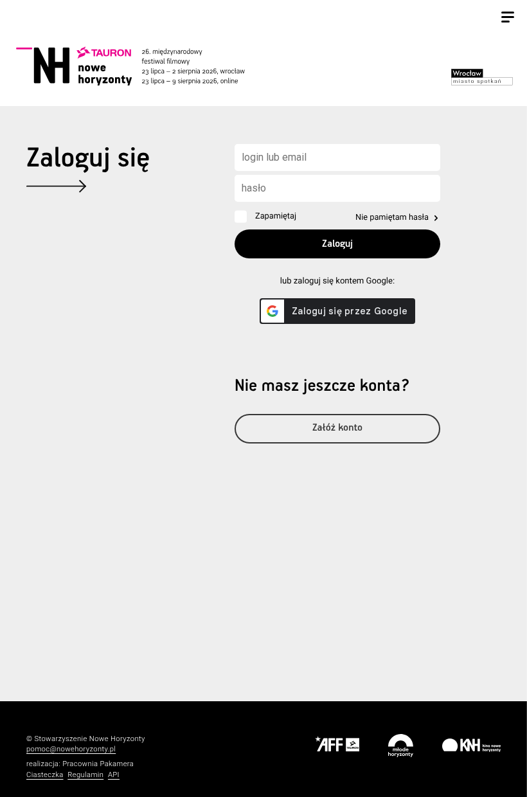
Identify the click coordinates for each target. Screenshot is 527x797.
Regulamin (85, 775)
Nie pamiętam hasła (392, 217)
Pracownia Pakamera (98, 764)
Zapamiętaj (275, 216)
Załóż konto (337, 428)
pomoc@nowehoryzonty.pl (71, 749)
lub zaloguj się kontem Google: (337, 281)
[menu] (508, 18)
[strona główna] (144, 65)
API (114, 775)
